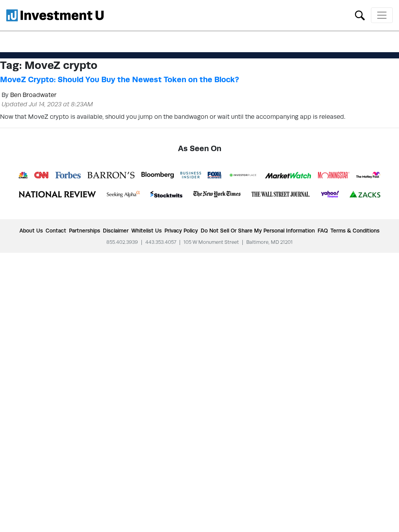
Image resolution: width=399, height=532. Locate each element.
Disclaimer (116, 230)
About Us (31, 230)
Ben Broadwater (33, 95)
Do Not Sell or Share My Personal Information (258, 230)
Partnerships (84, 230)
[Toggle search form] (360, 14)
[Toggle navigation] (382, 15)
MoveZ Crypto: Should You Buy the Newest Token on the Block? (119, 79)
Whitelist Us (146, 230)
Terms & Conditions (355, 230)
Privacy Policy (181, 230)
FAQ (323, 230)
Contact (56, 230)
